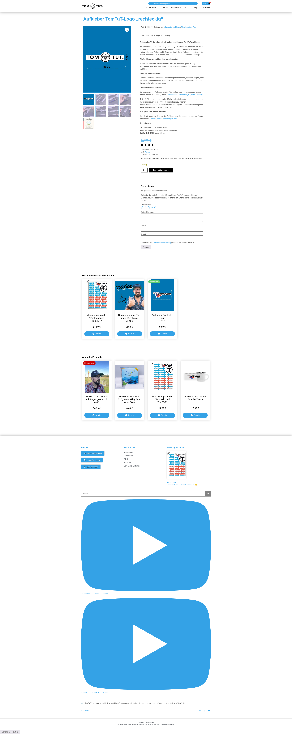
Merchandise (186, 27)
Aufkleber (176, 27)
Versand (147, 152)
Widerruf (127, 462)
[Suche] (208, 493)
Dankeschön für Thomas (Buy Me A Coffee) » (185, 95)
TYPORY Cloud (149, 722)
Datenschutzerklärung (162, 243)
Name (144, 225)
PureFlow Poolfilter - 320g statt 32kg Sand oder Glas (129, 399)
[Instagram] (200, 711)
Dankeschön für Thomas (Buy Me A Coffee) (129, 318)
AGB (126, 459)
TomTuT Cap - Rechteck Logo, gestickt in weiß (96, 399)
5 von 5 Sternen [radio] (155, 207)
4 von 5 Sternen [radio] (152, 207)
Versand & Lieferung (132, 466)
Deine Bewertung (148, 204)
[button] (127, 30)
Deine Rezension (148, 212)
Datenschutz (129, 456)
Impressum (128, 452)
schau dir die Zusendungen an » (164, 119)
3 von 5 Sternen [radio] (148, 207)
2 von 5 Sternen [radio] (145, 207)
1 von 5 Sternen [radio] (142, 207)
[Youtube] (209, 711)
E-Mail (144, 234)
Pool (194, 27)
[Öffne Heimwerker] (157, 8)
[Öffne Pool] (167, 8)
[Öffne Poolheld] (180, 8)
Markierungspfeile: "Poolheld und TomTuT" (97, 318)
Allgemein (168, 27)
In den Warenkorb (161, 170)
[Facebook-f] (204, 711)
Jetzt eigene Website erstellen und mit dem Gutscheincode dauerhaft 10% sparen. (146, 724)
